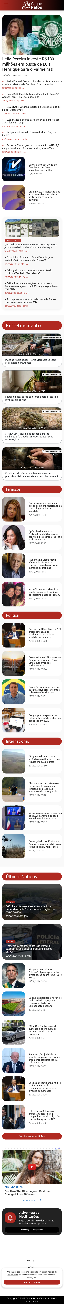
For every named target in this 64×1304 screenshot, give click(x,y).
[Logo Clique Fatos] (32, 5)
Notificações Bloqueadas (32, 1229)
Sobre (30, 1267)
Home (30, 1260)
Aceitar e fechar (32, 1282)
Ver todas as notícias (32, 1136)
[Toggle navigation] (6, 5)
